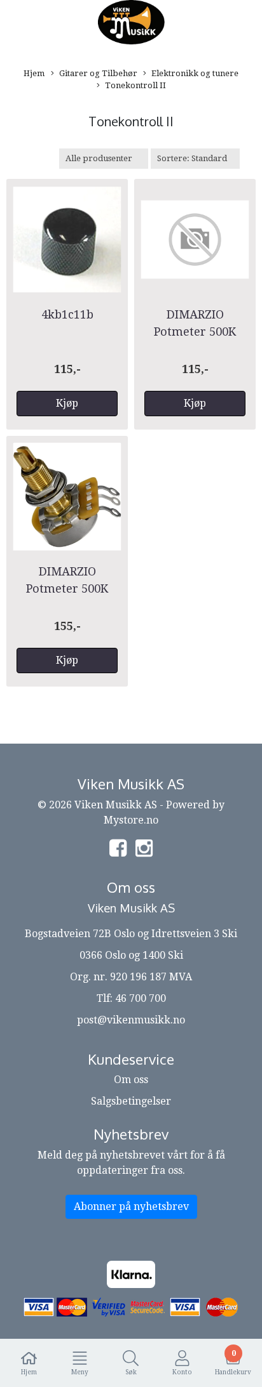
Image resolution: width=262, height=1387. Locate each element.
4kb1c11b (67, 314)
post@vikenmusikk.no (131, 1020)
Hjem (34, 73)
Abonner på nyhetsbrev (131, 1206)
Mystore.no (131, 820)
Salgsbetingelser (131, 1101)
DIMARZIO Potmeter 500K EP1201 (195, 331)
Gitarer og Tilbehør (98, 73)
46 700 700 (140, 998)
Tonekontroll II (135, 85)
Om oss (131, 1080)
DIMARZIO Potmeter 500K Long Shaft (67, 588)
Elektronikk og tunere (194, 73)
